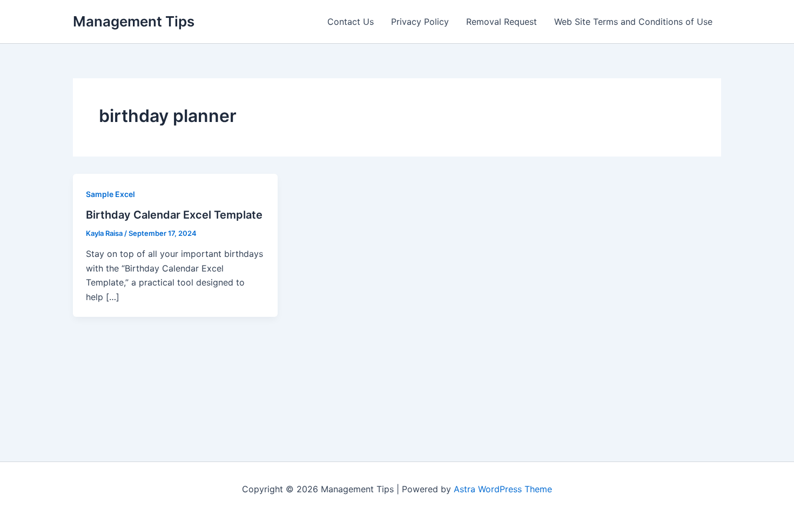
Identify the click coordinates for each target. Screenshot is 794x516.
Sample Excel (110, 194)
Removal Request (501, 21)
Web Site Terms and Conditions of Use (633, 21)
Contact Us (350, 21)
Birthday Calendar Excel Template (174, 214)
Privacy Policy (420, 21)
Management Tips (133, 21)
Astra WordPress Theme (503, 489)
